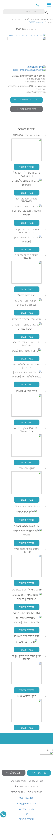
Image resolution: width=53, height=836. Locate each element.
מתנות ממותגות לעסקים (33, 19)
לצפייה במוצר (26, 166)
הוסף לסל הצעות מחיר (28, 99)
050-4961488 (37, 5)
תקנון (26, 813)
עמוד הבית (48, 19)
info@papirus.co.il (26, 803)
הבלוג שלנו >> (13, 772)
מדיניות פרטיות (26, 819)
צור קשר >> (39, 772)
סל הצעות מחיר (41, 4)
